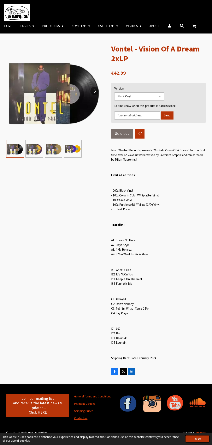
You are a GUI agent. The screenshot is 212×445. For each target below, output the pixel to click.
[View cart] (194, 26)
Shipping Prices (83, 411)
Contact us (80, 418)
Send (167, 115)
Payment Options (84, 404)
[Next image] (94, 91)
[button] (15, 149)
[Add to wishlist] (140, 134)
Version (119, 88)
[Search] (182, 26)
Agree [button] (197, 438)
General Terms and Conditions (92, 396)
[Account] (169, 26)
